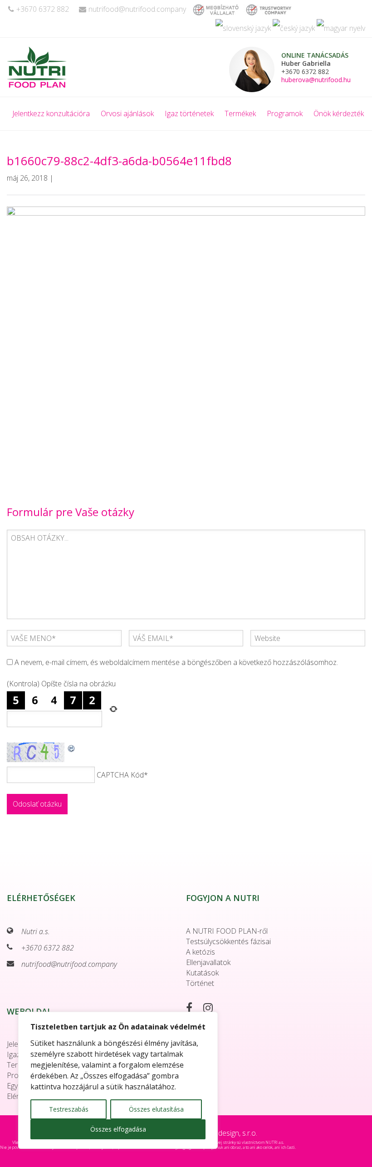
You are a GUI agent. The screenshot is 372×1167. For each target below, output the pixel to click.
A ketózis (200, 952)
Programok (285, 113)
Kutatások (202, 973)
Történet (200, 983)
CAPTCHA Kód (120, 775)
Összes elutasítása (156, 1109)
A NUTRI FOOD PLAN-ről (227, 931)
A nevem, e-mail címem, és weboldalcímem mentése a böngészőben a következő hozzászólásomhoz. (176, 662)
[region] (118, 1080)
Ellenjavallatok (208, 962)
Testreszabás (68, 1109)
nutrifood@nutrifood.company (137, 9)
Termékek (240, 113)
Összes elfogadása (118, 1129)
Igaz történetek (189, 113)
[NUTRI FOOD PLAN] (66, 67)
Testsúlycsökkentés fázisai (228, 941)
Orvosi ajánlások (127, 113)
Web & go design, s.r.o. (221, 1133)
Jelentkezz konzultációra (51, 113)
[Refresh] (72, 748)
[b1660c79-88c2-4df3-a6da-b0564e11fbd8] (186, 340)
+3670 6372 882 (42, 9)
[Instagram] (212, 1009)
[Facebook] (193, 1009)
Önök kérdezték (338, 113)
